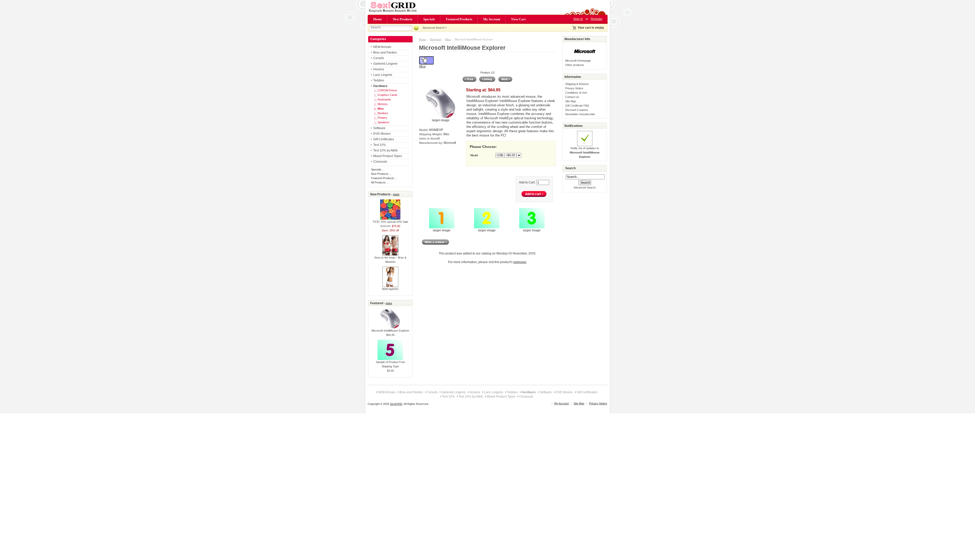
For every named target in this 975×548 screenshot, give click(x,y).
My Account (491, 19)
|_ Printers (380, 117)
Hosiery (378, 69)
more (396, 194)
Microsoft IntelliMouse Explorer (390, 330)
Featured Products (459, 19)
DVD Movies (382, 133)
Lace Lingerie (382, 75)
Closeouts (380, 161)
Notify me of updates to (584, 152)
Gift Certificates (383, 139)
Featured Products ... (384, 178)
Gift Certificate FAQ (577, 105)
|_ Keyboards (382, 99)
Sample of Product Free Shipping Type (390, 364)
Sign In (578, 19)
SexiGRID (396, 403)
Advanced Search (433, 27)
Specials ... (377, 169)
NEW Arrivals (382, 47)
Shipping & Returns (577, 83)
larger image (441, 230)
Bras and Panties (385, 52)
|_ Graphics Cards (385, 94)
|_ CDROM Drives (385, 90)
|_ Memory (380, 104)
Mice (448, 39)
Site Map (570, 101)
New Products (402, 19)
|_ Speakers (381, 122)
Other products (574, 64)
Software (379, 128)
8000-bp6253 (390, 288)
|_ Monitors (380, 113)
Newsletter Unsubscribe (580, 114)
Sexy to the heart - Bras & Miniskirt (390, 259)
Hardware (435, 39)
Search (570, 168)
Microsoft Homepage (578, 60)
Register (597, 19)
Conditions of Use (576, 92)
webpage (519, 262)
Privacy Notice (574, 88)
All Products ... (380, 182)
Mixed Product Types (387, 156)
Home (377, 19)
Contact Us (572, 96)
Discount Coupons (576, 109)
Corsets (378, 58)
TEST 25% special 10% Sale (390, 221)
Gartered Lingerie (385, 63)
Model (474, 155)
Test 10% (379, 145)
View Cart (518, 19)
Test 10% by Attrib (385, 150)
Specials (429, 19)
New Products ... (381, 173)
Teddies (378, 80)
